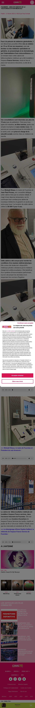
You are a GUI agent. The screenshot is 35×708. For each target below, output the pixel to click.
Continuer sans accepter (25, 323)
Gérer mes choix (17, 381)
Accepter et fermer (17, 375)
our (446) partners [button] (10, 331)
